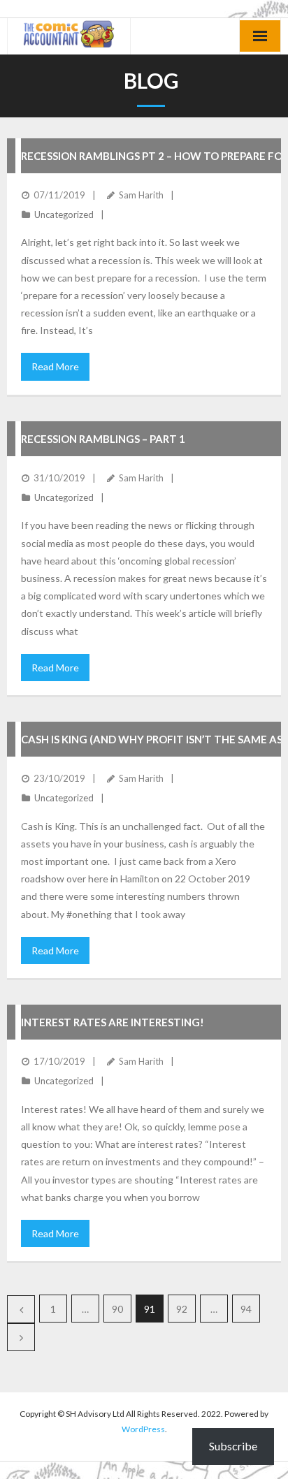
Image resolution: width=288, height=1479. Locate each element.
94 (246, 1309)
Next (21, 1337)
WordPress (143, 1429)
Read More (55, 366)
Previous (21, 1309)
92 (181, 1309)
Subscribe (233, 1445)
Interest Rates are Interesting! (112, 1022)
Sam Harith (141, 195)
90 (117, 1309)
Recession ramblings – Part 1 (103, 438)
